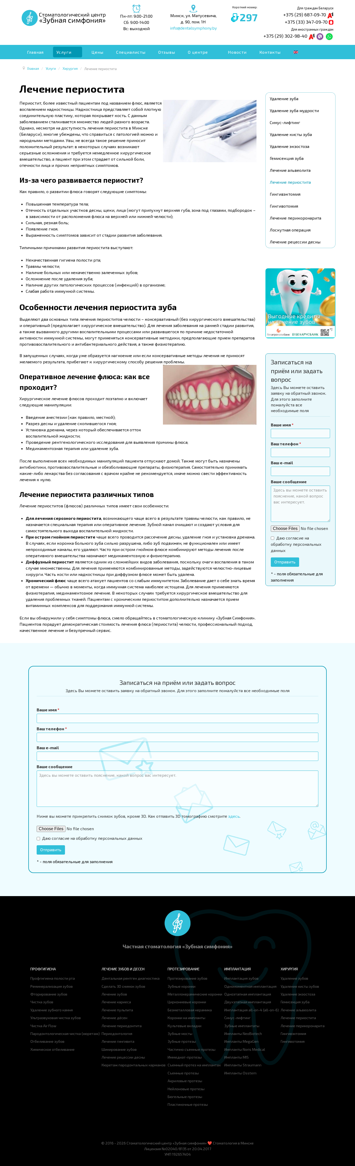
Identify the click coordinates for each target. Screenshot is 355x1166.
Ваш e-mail (282, 462)
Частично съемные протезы (191, 1049)
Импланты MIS (236, 1057)
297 (249, 17)
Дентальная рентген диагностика (131, 978)
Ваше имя (282, 424)
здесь (234, 816)
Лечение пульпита (117, 1010)
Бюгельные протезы (185, 1096)
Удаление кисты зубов (300, 986)
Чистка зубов (41, 1002)
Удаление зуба (284, 98)
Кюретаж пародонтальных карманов (134, 1065)
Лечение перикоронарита (295, 217)
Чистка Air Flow (43, 1026)
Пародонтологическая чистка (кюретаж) (65, 1033)
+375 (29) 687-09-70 (305, 14)
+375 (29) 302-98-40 (286, 36)
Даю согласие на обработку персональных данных (296, 544)
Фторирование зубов (48, 994)
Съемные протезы (183, 1073)
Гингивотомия (284, 205)
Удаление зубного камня (51, 1010)
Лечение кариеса (116, 1002)
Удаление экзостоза (289, 146)
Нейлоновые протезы (186, 1089)
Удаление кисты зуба (291, 134)
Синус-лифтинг (237, 1017)
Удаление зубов (294, 978)
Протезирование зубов (187, 978)
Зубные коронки (181, 986)
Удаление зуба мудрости (294, 110)
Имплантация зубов (241, 978)
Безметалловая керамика (190, 1010)
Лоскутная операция (290, 229)
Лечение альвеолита (290, 170)
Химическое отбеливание (52, 1049)
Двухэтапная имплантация (247, 1002)
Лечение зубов (114, 994)
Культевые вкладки (184, 1026)
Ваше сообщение (289, 481)
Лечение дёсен (114, 1017)
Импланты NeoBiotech (243, 1033)
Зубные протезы (182, 1041)
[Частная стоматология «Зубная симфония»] (177, 922)
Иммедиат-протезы (185, 1057)
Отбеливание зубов (47, 1041)
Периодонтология (117, 1033)
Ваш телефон (286, 443)
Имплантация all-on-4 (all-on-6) (251, 1010)
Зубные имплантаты (241, 1026)
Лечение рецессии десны (295, 241)
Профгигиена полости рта (52, 978)
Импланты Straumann (242, 1065)
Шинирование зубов (119, 1049)
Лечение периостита (290, 182)
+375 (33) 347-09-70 (307, 22)
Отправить (284, 561)
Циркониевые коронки (187, 1002)
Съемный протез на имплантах (194, 1065)
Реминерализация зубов (51, 986)
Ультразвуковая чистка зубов (55, 1017)
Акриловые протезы (185, 1081)
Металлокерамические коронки (195, 994)
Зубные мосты (180, 1033)
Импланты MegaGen (241, 1041)
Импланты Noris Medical (244, 1049)
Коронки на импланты (186, 1017)
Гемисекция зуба (287, 158)
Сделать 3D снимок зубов (123, 986)
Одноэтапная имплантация (247, 994)
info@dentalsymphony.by (193, 27)
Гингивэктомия (285, 194)
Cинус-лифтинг (285, 122)
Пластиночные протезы (188, 1104)
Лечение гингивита (118, 1041)
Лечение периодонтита (122, 1026)
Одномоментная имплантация (250, 986)
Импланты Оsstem (240, 1073)
